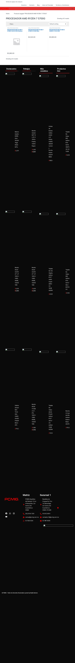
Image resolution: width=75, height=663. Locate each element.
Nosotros (24, 5)
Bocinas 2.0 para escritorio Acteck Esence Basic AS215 (68, 417)
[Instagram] (13, 513)
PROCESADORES (14, 28)
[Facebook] (6, 513)
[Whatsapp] (10, 513)
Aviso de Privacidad (47, 5)
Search (73, 9)
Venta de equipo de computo (14, 1)
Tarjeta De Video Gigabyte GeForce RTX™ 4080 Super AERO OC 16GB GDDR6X (51, 279)
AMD (8, 28)
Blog (38, 5)
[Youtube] (6, 516)
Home (7, 13)
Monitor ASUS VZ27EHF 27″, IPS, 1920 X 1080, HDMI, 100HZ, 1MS (17, 276)
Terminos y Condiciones (62, 5)
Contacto (31, 5)
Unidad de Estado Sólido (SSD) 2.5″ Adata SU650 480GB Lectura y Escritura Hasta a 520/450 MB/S (51, 142)
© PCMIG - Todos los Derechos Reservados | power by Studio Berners (20, 593)
